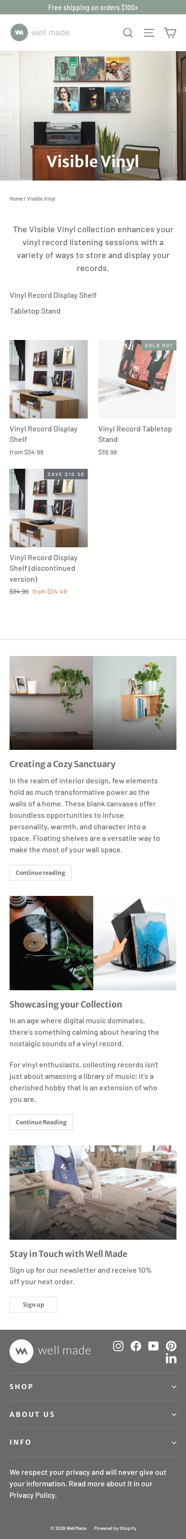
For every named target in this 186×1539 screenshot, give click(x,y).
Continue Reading (41, 1122)
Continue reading (40, 872)
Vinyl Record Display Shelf (53, 294)
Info (20, 1442)
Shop (21, 1386)
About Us (32, 1414)
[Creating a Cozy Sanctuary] (93, 703)
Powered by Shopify (115, 1528)
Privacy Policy (32, 1494)
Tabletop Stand (35, 310)
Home (16, 198)
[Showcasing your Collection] (93, 943)
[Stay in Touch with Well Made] (93, 1192)
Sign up (33, 1304)
